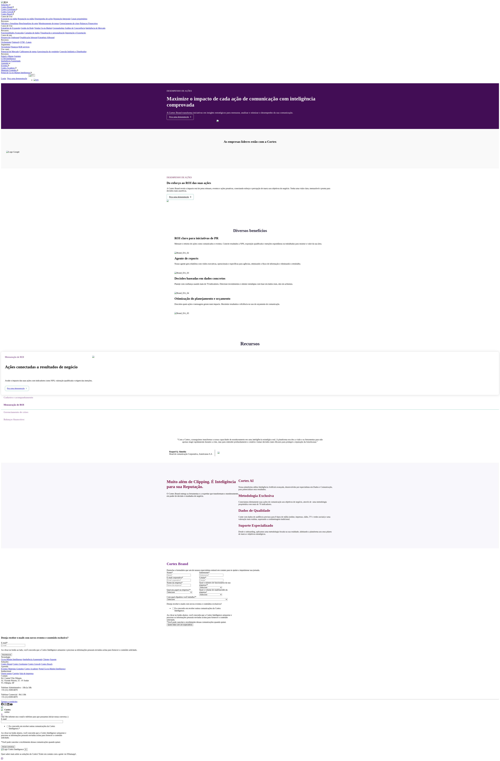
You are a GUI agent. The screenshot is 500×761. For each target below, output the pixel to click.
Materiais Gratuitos (9, 70)
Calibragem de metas (28, 51)
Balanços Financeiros (89, 23)
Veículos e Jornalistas (9, 23)
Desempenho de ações (44, 19)
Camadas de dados (32, 33)
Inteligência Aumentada (10, 61)
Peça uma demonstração (17, 78)
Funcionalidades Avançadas (12, 33)
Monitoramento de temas (49, 23)
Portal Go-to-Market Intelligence (52, 669)
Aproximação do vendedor (48, 51)
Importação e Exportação (75, 33)
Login (3, 78)
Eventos (4, 66)
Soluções (5, 5)
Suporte (53, 659)
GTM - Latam (25, 42)
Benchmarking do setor (28, 23)
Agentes (17, 56)
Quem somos (6, 673)
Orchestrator (6, 42)
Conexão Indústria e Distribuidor (73, 51)
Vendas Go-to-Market (43, 28)
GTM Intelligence (8, 59)
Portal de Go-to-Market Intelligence (16, 73)
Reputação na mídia (26, 19)
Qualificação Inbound (29, 37)
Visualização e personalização (52, 33)
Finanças (14, 47)
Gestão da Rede (27, 28)
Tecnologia (5, 47)
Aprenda (5, 63)
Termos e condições (9, 701)
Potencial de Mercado (10, 51)
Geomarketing (58, 28)
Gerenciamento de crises (70, 23)
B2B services (23, 47)
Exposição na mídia (9, 19)
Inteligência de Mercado (95, 28)
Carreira (15, 673)
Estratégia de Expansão (10, 28)
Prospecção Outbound (10, 37)
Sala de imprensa (26, 673)
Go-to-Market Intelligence (11, 659)
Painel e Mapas (7, 56)
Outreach (15, 42)
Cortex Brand (7, 7)
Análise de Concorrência (75, 28)
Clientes (46, 659)
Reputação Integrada (61, 19)
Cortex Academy (8, 68)
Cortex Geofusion (8, 9)
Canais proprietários (79, 19)
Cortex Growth (7, 12)
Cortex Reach (7, 14)
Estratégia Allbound (46, 37)
